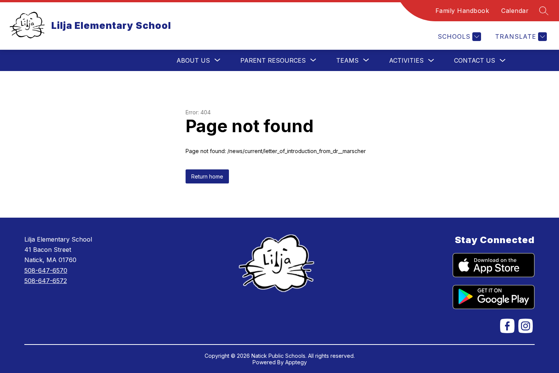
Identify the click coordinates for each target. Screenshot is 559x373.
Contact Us (474, 60)
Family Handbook (462, 10)
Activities (406, 60)
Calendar (515, 10)
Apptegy (296, 362)
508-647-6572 (45, 280)
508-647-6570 (45, 270)
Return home (207, 176)
